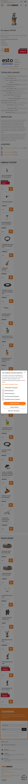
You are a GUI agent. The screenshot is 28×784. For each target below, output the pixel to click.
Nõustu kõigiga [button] (14, 403)
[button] (14, 384)
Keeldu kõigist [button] (14, 407)
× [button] (24, 372)
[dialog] (14, 392)
